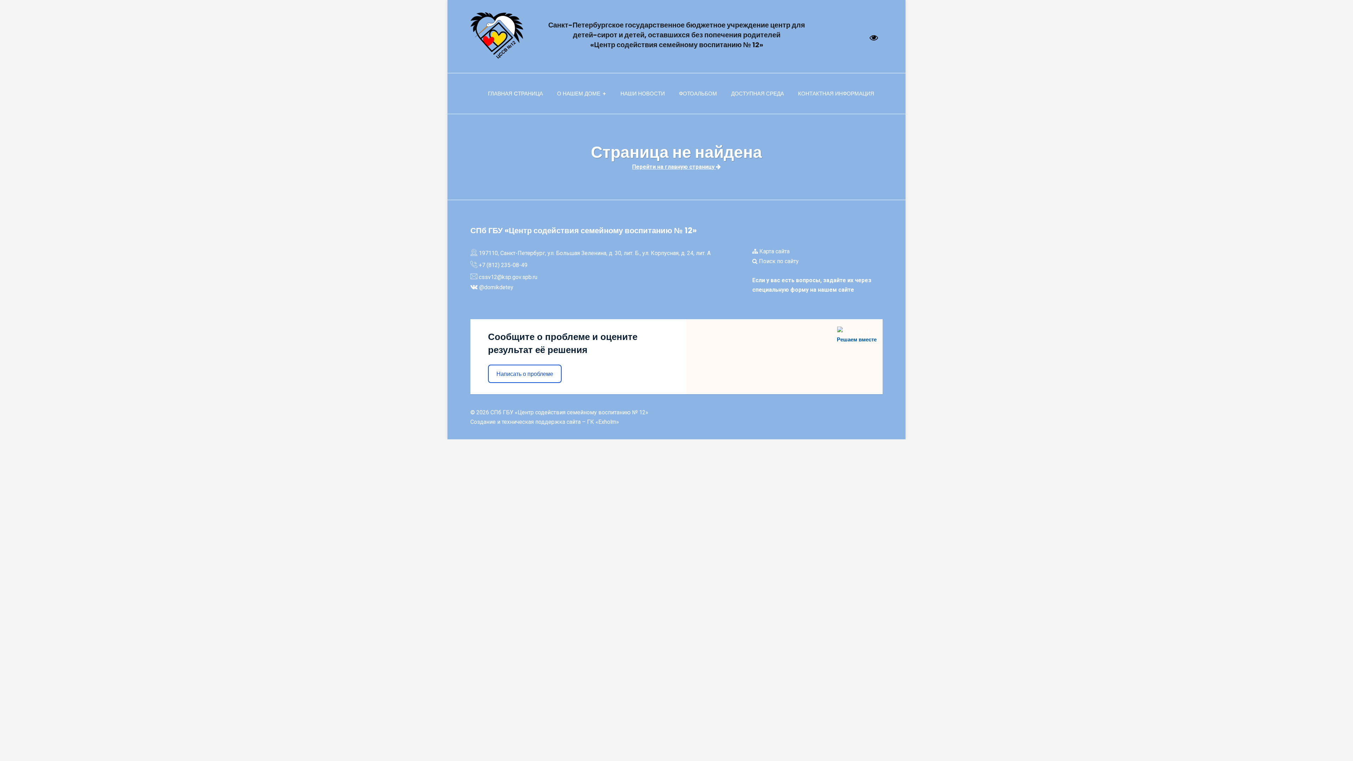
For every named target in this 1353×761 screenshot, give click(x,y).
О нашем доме (578, 93)
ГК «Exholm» (603, 422)
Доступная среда (757, 93)
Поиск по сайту (778, 261)
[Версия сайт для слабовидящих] (874, 38)
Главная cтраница (515, 93)
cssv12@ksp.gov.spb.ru (508, 277)
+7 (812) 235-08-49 (503, 265)
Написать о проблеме (524, 374)
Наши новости (642, 93)
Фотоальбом (698, 93)
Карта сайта (774, 251)
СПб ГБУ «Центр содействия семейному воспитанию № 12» (569, 412)
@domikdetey (496, 287)
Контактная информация (836, 93)
